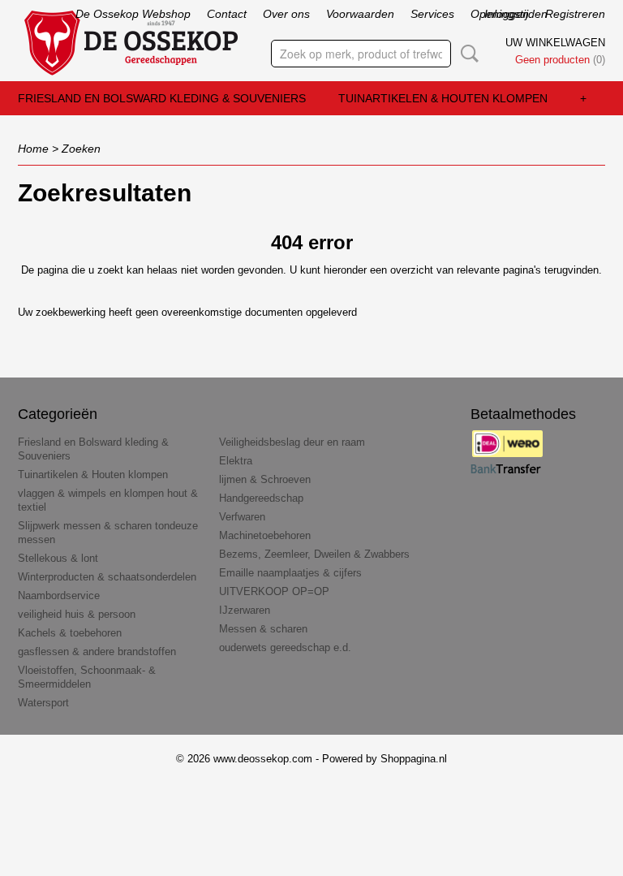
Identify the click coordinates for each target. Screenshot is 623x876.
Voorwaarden (360, 13)
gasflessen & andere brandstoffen (97, 651)
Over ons (286, 13)
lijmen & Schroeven (265, 479)
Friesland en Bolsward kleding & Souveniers (162, 98)
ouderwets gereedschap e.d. (285, 647)
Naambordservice (59, 595)
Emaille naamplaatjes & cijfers (290, 573)
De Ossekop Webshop (133, 13)
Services (432, 13)
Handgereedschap (261, 498)
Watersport (43, 703)
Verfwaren (242, 517)
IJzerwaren (244, 610)
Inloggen (506, 13)
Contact (227, 13)
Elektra (235, 461)
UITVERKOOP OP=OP (274, 591)
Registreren (575, 13)
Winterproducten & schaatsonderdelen (107, 577)
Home (33, 148)
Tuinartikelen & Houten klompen (443, 98)
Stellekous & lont (58, 558)
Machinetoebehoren (265, 535)
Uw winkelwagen (555, 43)
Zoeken (466, 53)
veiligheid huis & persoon (76, 614)
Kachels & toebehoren (70, 633)
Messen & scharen (263, 629)
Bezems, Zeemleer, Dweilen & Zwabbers (314, 554)
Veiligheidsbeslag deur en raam (292, 442)
